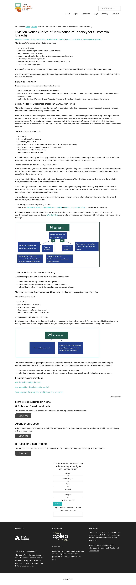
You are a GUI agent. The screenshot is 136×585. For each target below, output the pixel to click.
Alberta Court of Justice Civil (74, 207)
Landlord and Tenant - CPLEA (33, 8)
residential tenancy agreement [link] (99, 69)
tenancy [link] (35, 64)
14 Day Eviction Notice (37, 39)
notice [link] (38, 91)
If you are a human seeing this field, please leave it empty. (68, 509)
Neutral (68, 489)
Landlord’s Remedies (22, 39)
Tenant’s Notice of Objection (56, 39)
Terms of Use (94, 551)
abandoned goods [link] (25, 431)
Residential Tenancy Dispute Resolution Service (44, 207)
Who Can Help (52, 215)
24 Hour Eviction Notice (74, 39)
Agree (68, 484)
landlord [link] (45, 51)
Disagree (68, 495)
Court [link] (72, 99)
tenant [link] (49, 43)
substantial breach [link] (40, 74)
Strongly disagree (68, 500)
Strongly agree (68, 478)
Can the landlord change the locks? (28, 382)
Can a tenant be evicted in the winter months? (32, 387)
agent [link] (67, 187)
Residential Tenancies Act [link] (28, 43)
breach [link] (80, 69)
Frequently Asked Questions (92, 39)
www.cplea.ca (57, 546)
